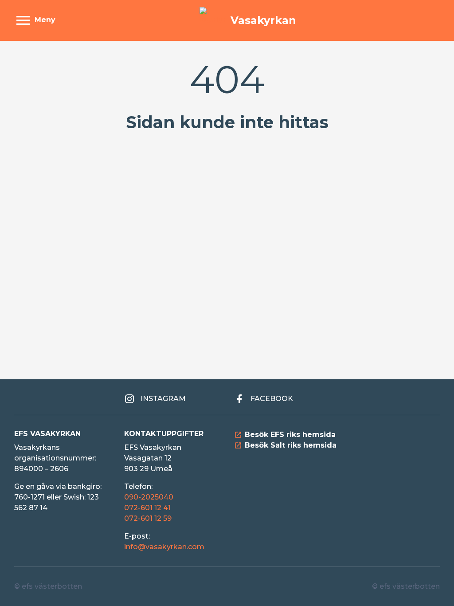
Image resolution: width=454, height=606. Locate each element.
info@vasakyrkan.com (164, 547)
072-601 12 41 (147, 508)
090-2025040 (148, 497)
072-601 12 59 (148, 518)
